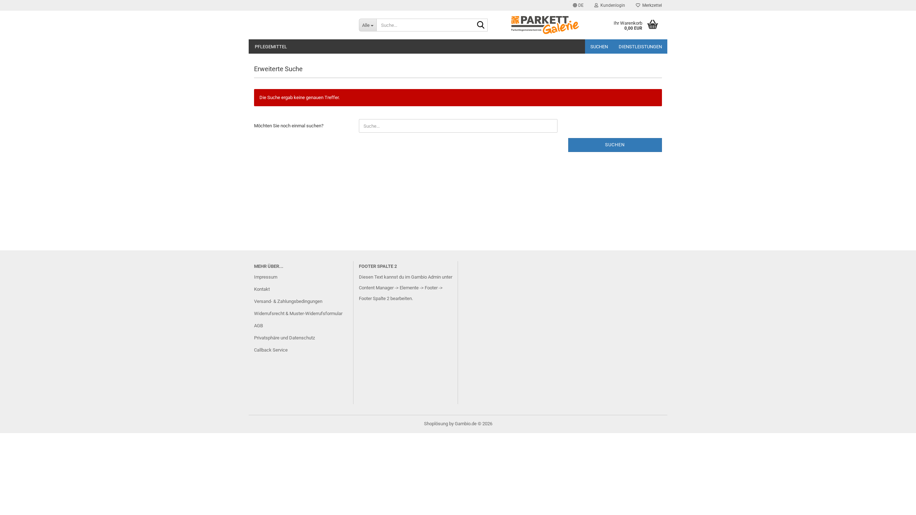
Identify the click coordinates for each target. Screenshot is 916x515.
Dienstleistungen (640, 46)
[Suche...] (481, 25)
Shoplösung (436, 423)
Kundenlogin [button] (611, 5)
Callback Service (271, 350)
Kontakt (262, 289)
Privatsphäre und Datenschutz (284, 337)
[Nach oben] (896, 504)
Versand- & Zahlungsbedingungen (288, 301)
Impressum (265, 277)
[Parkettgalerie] (301, 25)
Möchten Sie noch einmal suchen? (288, 125)
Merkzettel (651, 5)
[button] (578, 5)
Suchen (599, 46)
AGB (258, 325)
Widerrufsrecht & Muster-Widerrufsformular (298, 313)
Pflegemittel (271, 46)
